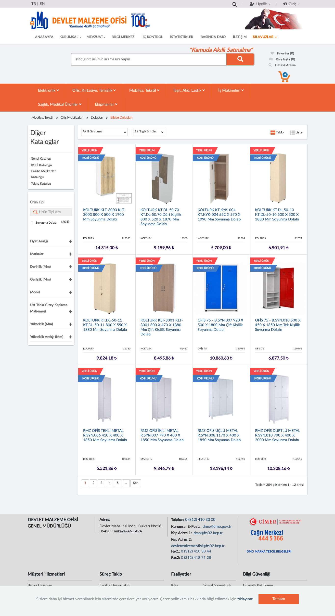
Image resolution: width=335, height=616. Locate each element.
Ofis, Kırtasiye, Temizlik (92, 90)
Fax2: (176, 558)
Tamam (278, 599)
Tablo (279, 132)
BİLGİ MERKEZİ (123, 37)
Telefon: (178, 520)
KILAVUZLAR (263, 37)
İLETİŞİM (240, 37)
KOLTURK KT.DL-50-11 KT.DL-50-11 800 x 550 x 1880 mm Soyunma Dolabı (105, 325)
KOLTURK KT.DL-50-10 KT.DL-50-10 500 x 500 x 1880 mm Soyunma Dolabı (277, 214)
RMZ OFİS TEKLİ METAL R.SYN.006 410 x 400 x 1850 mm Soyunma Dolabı (105, 435)
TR (33, 4)
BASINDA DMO (213, 37)
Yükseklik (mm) (41, 324)
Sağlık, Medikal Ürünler (58, 104)
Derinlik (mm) (40, 267)
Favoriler (285, 53)
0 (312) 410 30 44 (196, 551)
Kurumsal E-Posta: (187, 526)
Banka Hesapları (40, 585)
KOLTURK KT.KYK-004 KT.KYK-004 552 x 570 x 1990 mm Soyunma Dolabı (220, 214)
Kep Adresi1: (182, 533)
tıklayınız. (245, 599)
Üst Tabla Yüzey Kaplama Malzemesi (48, 308)
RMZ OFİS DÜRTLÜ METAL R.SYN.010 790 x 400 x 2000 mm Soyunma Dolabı (277, 435)
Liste (298, 132)
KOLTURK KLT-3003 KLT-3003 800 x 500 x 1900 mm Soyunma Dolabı (104, 214)
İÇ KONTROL (153, 37)
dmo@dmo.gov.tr (217, 526)
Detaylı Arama (285, 65)
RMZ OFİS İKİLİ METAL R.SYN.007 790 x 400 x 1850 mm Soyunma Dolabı (162, 435)
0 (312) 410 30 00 (200, 520)
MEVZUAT (95, 37)
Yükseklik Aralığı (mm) (46, 337)
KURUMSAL (69, 37)
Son (135, 483)
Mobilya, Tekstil (143, 90)
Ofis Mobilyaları (72, 117)
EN (42, 4)
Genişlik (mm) (40, 279)
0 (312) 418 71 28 (196, 558)
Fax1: (176, 551)
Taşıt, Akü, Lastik (187, 90)
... (126, 483)
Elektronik (47, 90)
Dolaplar (97, 117)
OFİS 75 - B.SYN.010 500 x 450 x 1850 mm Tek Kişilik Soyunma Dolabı (278, 325)
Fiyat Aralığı (39, 241)
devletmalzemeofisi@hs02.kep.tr (198, 546)
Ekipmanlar (105, 104)
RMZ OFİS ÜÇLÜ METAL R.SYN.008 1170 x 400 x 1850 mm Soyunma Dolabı (220, 435)
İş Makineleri (229, 90)
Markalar (36, 254)
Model (35, 292)
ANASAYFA (44, 37)
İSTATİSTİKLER (181, 37)
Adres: (105, 519)
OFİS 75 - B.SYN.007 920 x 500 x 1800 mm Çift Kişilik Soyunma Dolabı (220, 325)
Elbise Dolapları (121, 117)
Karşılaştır (285, 59)
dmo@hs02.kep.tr (208, 533)
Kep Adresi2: (182, 539)
